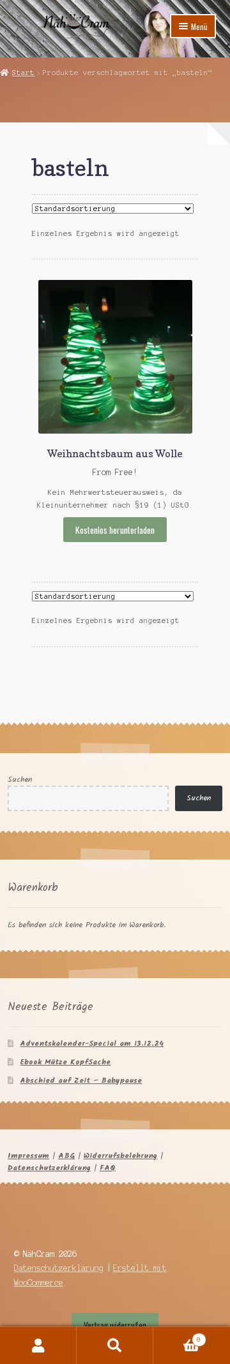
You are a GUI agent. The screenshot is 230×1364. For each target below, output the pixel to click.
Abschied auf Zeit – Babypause (81, 1080)
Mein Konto (38, 1345)
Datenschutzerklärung (49, 1168)
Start (23, 73)
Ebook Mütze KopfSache (65, 1062)
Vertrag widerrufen (115, 1325)
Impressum (28, 1156)
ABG (66, 1156)
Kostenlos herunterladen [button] (115, 530)
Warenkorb (177, 1336)
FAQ (108, 1168)
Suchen (20, 780)
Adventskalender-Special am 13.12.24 (92, 1044)
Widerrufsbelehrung (120, 1156)
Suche (115, 1345)
